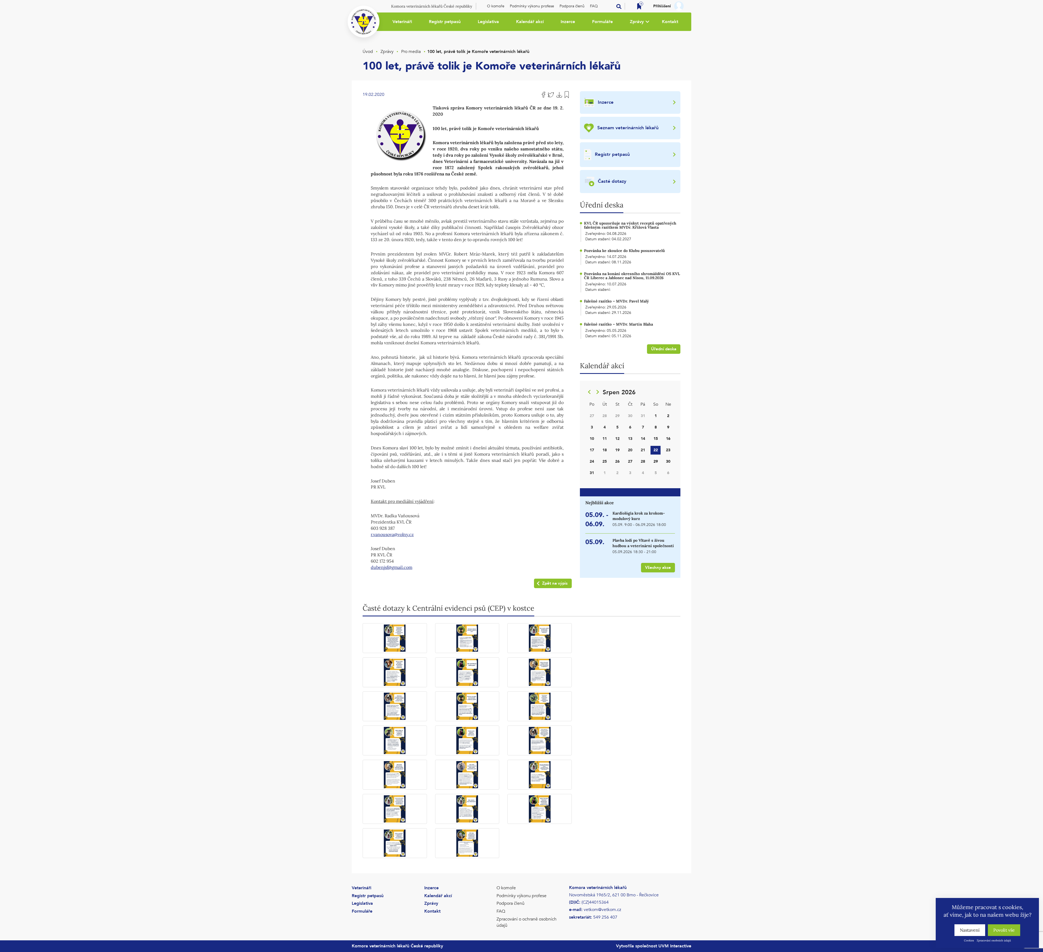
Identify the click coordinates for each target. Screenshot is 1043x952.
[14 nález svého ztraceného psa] (467, 775)
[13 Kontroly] (395, 775)
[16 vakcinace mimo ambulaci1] (395, 809)
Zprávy (637, 22)
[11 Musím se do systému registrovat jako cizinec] (467, 740)
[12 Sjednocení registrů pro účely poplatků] (539, 740)
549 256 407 (605, 917)
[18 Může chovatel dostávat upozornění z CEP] (539, 809)
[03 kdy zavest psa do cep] (539, 638)
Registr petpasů (445, 22)
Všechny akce (658, 567)
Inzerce (568, 22)
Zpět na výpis (555, 583)
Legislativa (488, 22)
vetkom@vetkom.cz (602, 910)
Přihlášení (662, 6)
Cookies (969, 940)
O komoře (495, 6)
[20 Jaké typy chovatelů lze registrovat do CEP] (467, 843)
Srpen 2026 (619, 392)
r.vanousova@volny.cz (392, 534)
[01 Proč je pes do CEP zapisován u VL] (395, 638)
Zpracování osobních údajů (994, 940)
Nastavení (970, 930)
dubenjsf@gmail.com (391, 567)
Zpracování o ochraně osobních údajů (527, 922)
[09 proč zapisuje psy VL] (539, 706)
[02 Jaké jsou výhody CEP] (467, 638)
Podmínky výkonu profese (532, 6)
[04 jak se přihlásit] (395, 672)
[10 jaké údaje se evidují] (395, 740)
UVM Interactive (674, 946)
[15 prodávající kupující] (539, 775)
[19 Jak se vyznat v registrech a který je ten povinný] (395, 843)
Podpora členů (572, 6)
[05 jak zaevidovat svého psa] (467, 672)
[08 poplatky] (467, 706)
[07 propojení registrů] (395, 706)
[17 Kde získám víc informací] (467, 809)
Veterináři (402, 22)
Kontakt (670, 22)
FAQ (594, 6)
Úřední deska (663, 349)
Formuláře (602, 22)
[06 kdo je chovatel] (539, 672)
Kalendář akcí (530, 22)
